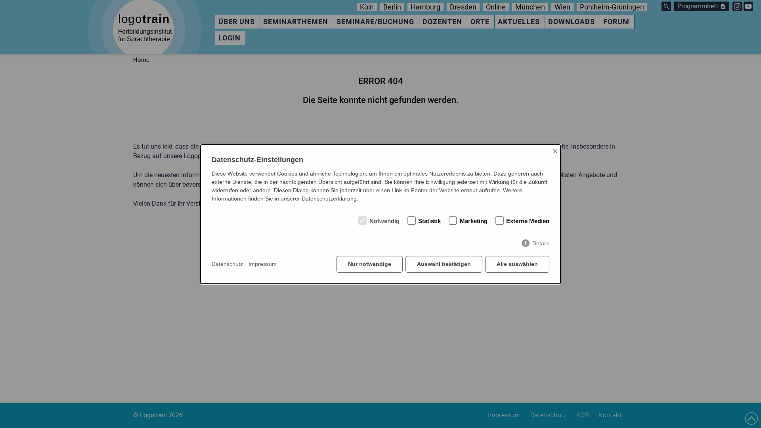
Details (540, 243)
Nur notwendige (369, 264)
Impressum (263, 264)
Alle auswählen (517, 264)
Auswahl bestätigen (444, 264)
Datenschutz (227, 264)
